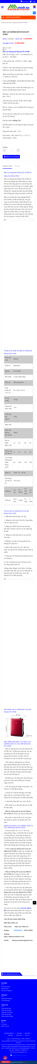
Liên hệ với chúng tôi (6, 990)
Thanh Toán (19, 1035)
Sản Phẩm (10, 1035)
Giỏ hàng (25, 1)
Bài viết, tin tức (5, 1026)
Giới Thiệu (27, 1033)
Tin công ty (4, 1024)
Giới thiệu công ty (5, 986)
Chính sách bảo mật (6, 1008)
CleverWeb (25, 1062)
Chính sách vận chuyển (6, 1012)
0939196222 (18, 930)
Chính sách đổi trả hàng (7, 1016)
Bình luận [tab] (17, 166)
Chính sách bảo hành (6, 1014)
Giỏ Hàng (19, 1033)
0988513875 (18, 1050)
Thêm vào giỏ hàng (12, 156)
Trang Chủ (4, 22)
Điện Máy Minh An (9, 1033)
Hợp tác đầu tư (5, 988)
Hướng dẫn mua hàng (6, 998)
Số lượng (5, 147)
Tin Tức (27, 1035)
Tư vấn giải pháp (5, 1000)
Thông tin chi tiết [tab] (7, 166)
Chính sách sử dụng (6, 1010)
